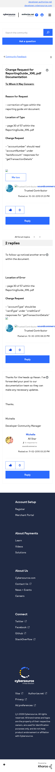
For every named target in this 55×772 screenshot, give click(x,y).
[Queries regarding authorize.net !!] (39, 237)
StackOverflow (23, 639)
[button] (10, 210)
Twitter (19, 621)
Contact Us (21, 583)
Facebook (20, 627)
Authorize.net (36, 693)
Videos (19, 546)
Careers (19, 595)
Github (19, 633)
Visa (17, 693)
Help (37, 15)
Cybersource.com (25, 577)
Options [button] (51, 57)
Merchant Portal (24, 515)
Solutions (20, 552)
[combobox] (27, 32)
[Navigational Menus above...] (34, 237)
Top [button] (4, 765)
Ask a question (27, 41)
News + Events (23, 589)
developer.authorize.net (40, 1)
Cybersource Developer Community (9, 15)
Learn (18, 540)
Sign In (42, 15)
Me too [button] (16, 177)
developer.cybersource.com (38, 5)
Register (20, 509)
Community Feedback (16, 56)
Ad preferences (24, 705)
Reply (27, 220)
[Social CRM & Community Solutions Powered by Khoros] (45, 765)
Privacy (19, 699)
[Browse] (48, 14)
